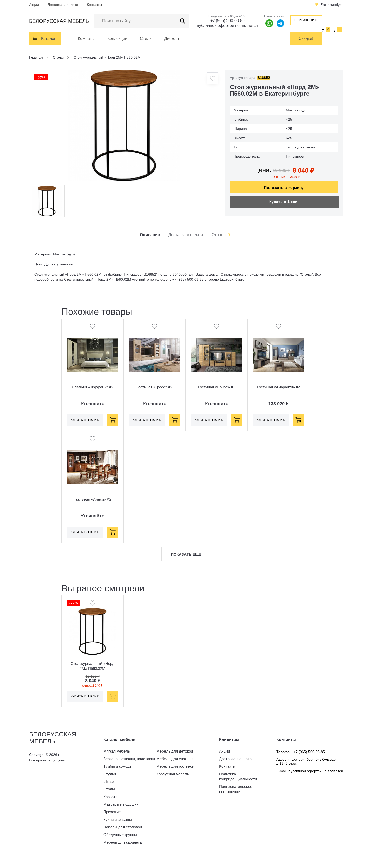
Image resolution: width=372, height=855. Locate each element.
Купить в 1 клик (284, 202)
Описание (150, 235)
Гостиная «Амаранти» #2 (278, 387)
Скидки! (306, 38)
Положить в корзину (284, 187)
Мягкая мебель (116, 751)
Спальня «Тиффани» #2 (92, 387)
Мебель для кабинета (122, 842)
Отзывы (221, 235)
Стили (146, 38)
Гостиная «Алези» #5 (92, 499)
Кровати (110, 797)
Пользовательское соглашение (235, 789)
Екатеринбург (331, 5)
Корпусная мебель (172, 774)
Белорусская (59, 21)
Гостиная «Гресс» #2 (154, 387)
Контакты (94, 5)
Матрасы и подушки (120, 804)
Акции (34, 5)
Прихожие (112, 812)
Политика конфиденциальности (238, 776)
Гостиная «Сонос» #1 (216, 387)
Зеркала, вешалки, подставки (129, 759)
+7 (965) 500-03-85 (227, 20)
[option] (124, 125)
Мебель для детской (174, 751)
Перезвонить (306, 20)
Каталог (48, 38)
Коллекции (117, 38)
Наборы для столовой (122, 827)
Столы (109, 789)
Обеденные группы (120, 834)
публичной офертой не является (227, 25)
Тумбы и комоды (117, 766)
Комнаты (86, 38)
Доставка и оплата (63, 5)
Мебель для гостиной (175, 766)
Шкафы (109, 781)
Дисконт (171, 38)
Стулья (109, 774)
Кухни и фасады (117, 819)
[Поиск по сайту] (183, 21)
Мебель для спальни (174, 759)
